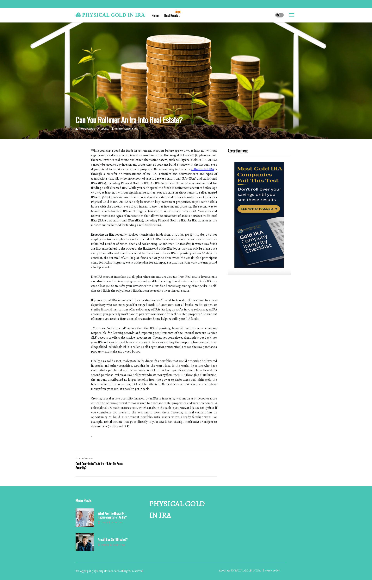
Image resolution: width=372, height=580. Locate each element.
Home (155, 15)
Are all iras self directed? (112, 539)
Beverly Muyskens (87, 128)
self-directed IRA (202, 169)
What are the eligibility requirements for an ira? (112, 515)
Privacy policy (271, 570)
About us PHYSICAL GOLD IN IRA (240, 570)
